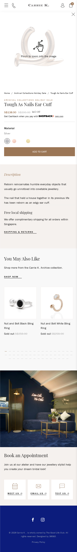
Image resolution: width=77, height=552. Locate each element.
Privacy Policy (38, 542)
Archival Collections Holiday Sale (30, 93)
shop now (12, 276)
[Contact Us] (13, 7)
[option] (20, 313)
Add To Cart (39, 151)
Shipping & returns (19, 232)
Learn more (59, 116)
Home (7, 93)
